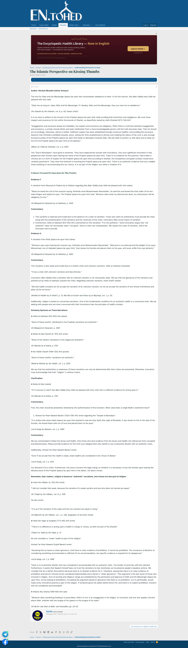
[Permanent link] (77, 173)
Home (33, 25)
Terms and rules (129, 642)
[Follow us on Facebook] (5, 642)
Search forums (43, 29)
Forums (63, 25)
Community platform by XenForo (94, 646)
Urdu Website (100, 25)
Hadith (54, 25)
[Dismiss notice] (156, 34)
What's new (73, 25)
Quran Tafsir (44, 25)
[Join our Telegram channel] (5, 634)
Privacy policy (140, 642)
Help (147, 642)
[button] (79, 25)
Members (86, 25)
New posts (33, 29)
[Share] (156, 87)
